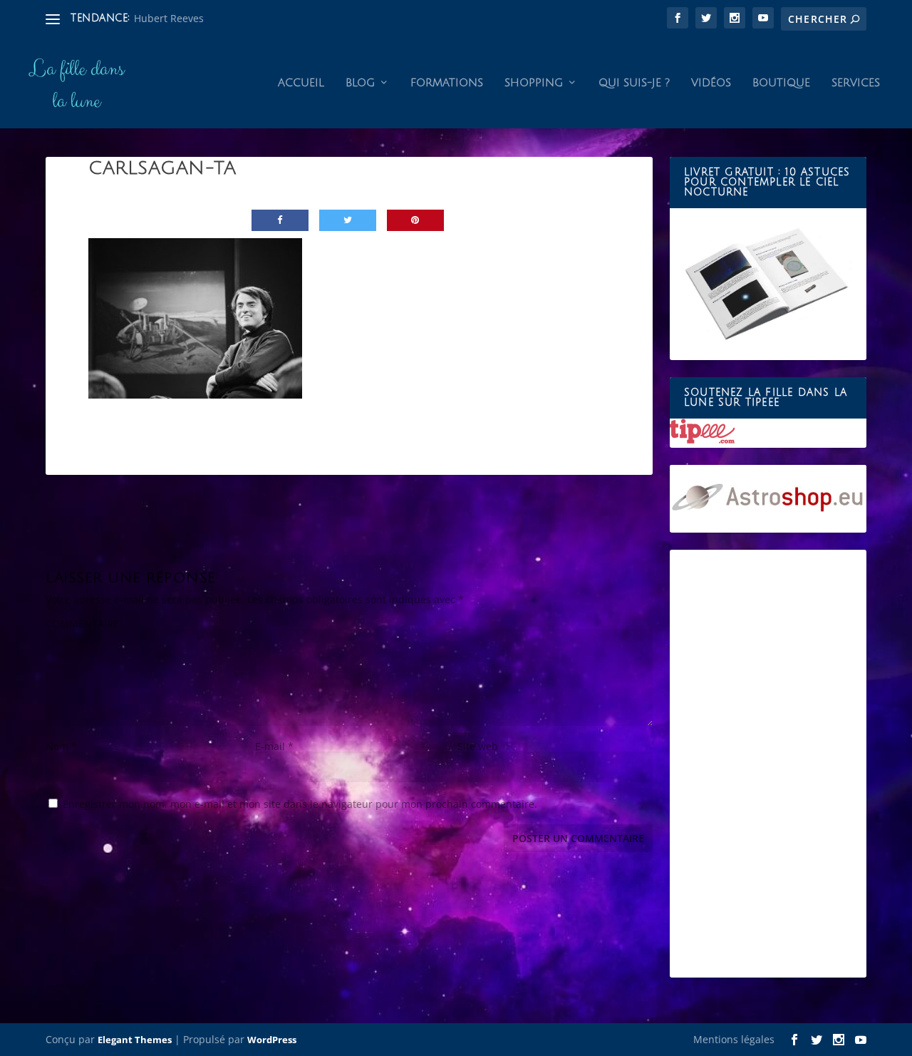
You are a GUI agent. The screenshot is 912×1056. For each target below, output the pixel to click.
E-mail (274, 746)
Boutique (781, 82)
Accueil (301, 82)
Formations (446, 82)
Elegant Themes (135, 1039)
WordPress (271, 1039)
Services (855, 82)
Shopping (533, 82)
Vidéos (711, 82)
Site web (477, 746)
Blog (360, 82)
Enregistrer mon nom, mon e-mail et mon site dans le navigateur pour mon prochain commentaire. (300, 804)
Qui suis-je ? (634, 82)
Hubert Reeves (169, 18)
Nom (61, 746)
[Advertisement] (768, 764)
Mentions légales (733, 1039)
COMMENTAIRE (82, 623)
